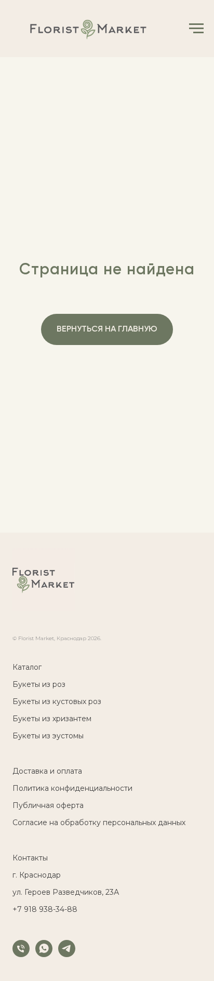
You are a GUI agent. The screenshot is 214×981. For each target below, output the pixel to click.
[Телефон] (21, 954)
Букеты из (31, 701)
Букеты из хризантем (51, 718)
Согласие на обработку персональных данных (98, 822)
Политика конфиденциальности (72, 788)
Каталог (27, 667)
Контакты (30, 858)
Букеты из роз (38, 684)
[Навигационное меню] (196, 28)
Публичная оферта (48, 805)
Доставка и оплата (47, 771)
